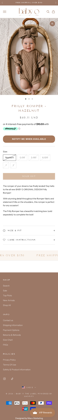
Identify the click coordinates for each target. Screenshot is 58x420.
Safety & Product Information (16, 369)
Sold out (29, 176)
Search (6, 285)
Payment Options (11, 330)
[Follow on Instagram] (4, 378)
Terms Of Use (9, 364)
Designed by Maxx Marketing (29, 418)
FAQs (5, 344)
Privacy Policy (9, 359)
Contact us (8, 320)
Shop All (7, 305)
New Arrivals (9, 300)
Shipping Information (13, 325)
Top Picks (7, 295)
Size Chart (8, 340)
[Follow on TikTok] (12, 378)
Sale (5, 290)
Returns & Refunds (12, 335)
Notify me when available (29, 139)
